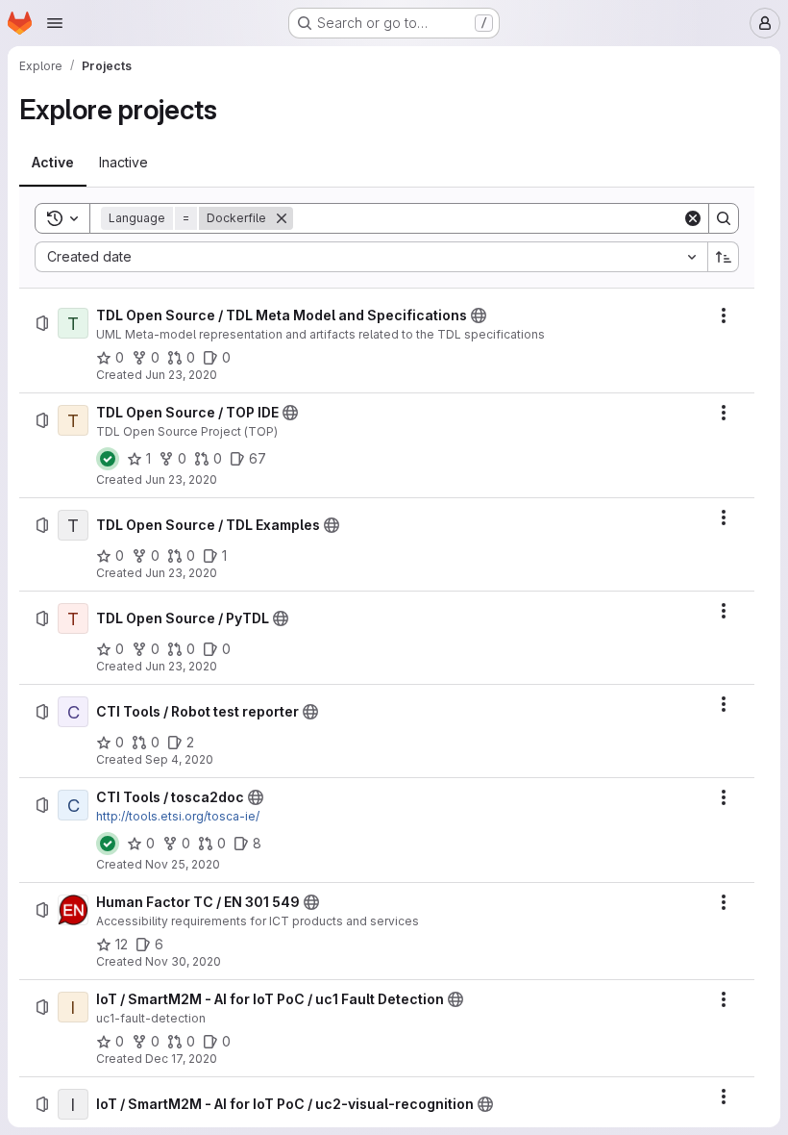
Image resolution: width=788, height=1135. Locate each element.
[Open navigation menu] (54, 23)
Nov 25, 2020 (182, 864)
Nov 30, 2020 (183, 961)
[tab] (52, 163)
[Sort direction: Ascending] (723, 256)
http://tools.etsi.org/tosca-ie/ (177, 816)
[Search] (723, 218)
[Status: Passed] (107, 458)
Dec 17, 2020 (181, 1058)
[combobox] (371, 256)
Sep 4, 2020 (179, 759)
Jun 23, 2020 (181, 374)
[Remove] (281, 218)
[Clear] (692, 218)
